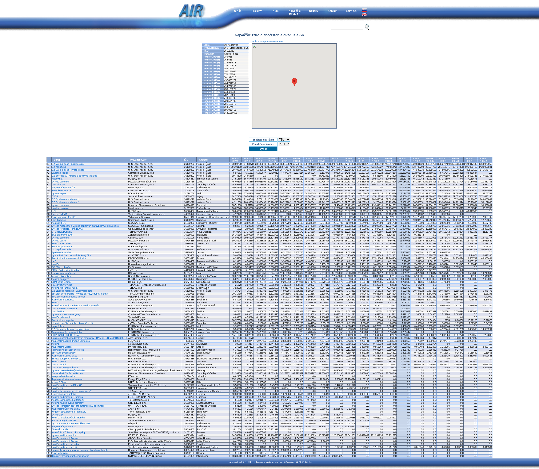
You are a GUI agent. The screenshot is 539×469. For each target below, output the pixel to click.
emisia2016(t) (335, 159)
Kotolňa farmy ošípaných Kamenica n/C (72, 391)
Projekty (257, 10)
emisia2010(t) (416, 159)
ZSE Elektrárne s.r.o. (62, 234)
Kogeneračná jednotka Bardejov (68, 400)
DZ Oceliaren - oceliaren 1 (65, 199)
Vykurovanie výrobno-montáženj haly (71, 423)
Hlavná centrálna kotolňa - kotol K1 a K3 (72, 323)
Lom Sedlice (58, 311)
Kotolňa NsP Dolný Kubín (64, 288)
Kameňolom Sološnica (63, 299)
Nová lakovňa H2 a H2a (64, 217)
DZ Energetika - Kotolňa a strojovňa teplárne (74, 175)
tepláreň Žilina (59, 382)
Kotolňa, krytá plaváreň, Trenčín (68, 417)
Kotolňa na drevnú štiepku (65, 438)
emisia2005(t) (483, 159)
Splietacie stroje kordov (64, 352)
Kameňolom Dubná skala (64, 355)
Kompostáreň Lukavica (63, 376)
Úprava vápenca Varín (63, 273)
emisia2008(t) (442, 159)
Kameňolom (58, 326)
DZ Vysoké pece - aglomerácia (68, 164)
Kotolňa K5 (57, 388)
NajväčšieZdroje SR (295, 12)
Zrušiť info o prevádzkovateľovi (267, 41)
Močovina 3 (58, 178)
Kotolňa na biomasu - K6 (64, 447)
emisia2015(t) (349, 159)
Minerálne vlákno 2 (61, 190)
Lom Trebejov (59, 220)
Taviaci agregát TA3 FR (64, 420)
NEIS (276, 10)
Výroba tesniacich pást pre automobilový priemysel (78, 406)
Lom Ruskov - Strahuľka (64, 308)
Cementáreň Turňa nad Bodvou (68, 373)
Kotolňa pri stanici (61, 317)
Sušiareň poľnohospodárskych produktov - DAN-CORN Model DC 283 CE (90, 338)
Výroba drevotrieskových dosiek (68, 370)
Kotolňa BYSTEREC (62, 243)
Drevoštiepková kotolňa (64, 394)
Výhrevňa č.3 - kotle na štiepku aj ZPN (71, 255)
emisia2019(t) (297, 159)
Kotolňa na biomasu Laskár (66, 444)
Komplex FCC (59, 223)
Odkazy (313, 10)
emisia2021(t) (272, 159)
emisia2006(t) (469, 159)
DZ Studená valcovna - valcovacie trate (72, 290)
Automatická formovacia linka (67, 332)
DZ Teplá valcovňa (61, 249)
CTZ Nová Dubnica (62, 231)
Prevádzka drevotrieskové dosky (69, 258)
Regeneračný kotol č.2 (63, 187)
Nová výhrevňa (60, 453)
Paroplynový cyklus (62, 285)
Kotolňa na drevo (60, 279)
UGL (54, 211)
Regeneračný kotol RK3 (64, 426)
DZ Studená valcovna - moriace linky (70, 329)
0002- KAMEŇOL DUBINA (65, 335)
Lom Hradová (59, 364)
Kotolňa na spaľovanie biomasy (68, 403)
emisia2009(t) (430, 159)
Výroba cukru (59, 240)
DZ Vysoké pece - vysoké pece (68, 170)
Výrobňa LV (58, 414)
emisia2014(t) (361, 159)
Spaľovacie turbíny (61, 252)
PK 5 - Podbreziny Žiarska (65, 270)
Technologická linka (62, 246)
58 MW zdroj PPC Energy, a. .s (67, 358)
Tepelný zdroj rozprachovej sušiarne (70, 456)
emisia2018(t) (309, 159)
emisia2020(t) (284, 159)
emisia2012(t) (389, 159)
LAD (54, 261)
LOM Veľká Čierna (61, 282)
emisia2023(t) (247, 159)
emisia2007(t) (456, 159)
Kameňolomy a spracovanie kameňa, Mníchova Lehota (80, 450)
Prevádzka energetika (63, 320)
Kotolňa (55, 264)
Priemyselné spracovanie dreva (68, 349)
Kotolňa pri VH (59, 361)
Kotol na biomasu (60, 208)
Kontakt (332, 10)
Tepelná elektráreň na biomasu (67, 379)
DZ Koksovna (59, 167)
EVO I (55, 196)
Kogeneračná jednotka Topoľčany (69, 411)
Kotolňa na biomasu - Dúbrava (67, 397)
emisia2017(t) (322, 159)
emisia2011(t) (402, 159)
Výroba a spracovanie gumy (66, 314)
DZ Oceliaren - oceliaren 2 (65, 202)
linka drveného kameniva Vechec (68, 296)
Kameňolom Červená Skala (66, 408)
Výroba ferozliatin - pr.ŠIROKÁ (67, 229)
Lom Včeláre (58, 184)
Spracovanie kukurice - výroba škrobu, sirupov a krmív (80, 293)
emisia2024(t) (235, 159)
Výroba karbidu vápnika (64, 435)
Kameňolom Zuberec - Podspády (68, 432)
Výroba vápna (59, 193)
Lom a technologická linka (65, 367)
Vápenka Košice (60, 173)
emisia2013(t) (375, 159)
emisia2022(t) (259, 159)
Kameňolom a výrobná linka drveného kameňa (75, 305)
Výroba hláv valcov (61, 276)
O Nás (237, 10)
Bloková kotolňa (60, 429)
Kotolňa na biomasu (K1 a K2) (67, 385)
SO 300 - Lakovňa (61, 267)
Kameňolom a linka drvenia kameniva (71, 341)
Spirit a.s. (351, 10)
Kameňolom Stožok (62, 347)
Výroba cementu (60, 181)
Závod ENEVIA (59, 214)
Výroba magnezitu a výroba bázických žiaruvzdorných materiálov (85, 226)
